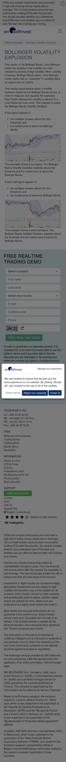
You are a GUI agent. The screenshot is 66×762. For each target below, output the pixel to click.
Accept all (55, 392)
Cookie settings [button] (13, 392)
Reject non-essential (35, 393)
